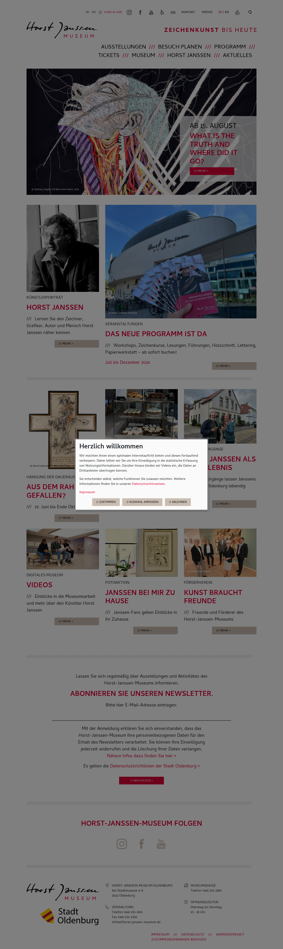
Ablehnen (179, 502)
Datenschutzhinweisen (148, 484)
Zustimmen (107, 502)
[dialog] (141, 474)
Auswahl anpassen (143, 502)
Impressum (87, 492)
